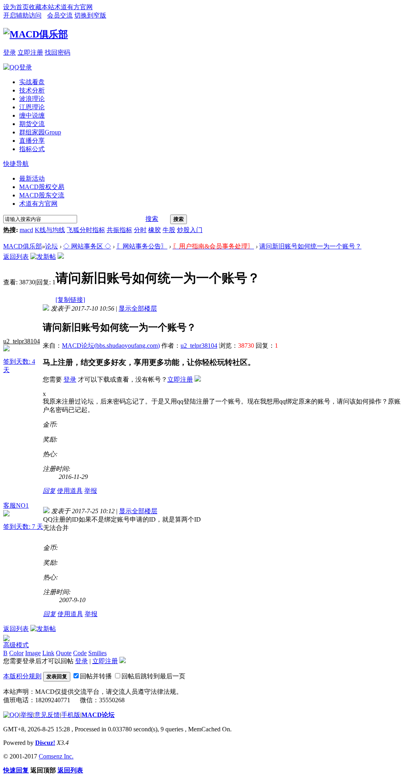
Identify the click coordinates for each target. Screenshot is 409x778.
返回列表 (16, 256)
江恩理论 (32, 107)
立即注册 (30, 52)
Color (16, 653)
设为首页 (16, 7)
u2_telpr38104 (21, 341)
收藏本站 (41, 7)
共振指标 (119, 230)
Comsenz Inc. (56, 756)
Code (80, 653)
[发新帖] (43, 256)
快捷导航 (16, 163)
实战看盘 (32, 82)
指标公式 (32, 149)
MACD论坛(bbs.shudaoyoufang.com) (111, 345)
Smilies (97, 653)
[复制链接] (70, 299)
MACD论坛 (98, 714)
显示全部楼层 (138, 308)
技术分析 (32, 90)
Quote (63, 653)
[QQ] (11, 714)
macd (26, 230)
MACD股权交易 (41, 186)
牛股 (169, 230)
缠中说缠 (32, 115)
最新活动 (32, 178)
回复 (49, 490)
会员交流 (60, 15)
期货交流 (32, 123)
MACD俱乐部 (22, 246)
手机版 (70, 714)
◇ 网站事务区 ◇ (87, 246)
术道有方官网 (73, 7)
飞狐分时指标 (86, 230)
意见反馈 (47, 714)
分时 (140, 230)
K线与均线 (50, 230)
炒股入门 (190, 230)
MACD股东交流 (41, 195)
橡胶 (154, 230)
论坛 (51, 246)
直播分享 (32, 140)
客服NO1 (16, 505)
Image (33, 653)
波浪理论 (32, 98)
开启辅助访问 (22, 15)
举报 (90, 490)
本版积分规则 (22, 676)
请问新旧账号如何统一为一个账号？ (310, 246)
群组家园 (40, 132)
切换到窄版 (90, 15)
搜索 (151, 218)
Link (48, 653)
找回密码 (57, 52)
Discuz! (45, 742)
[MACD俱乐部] (35, 34)
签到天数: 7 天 (23, 526)
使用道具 (70, 490)
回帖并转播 (96, 676)
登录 (9, 52)
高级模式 (16, 645)
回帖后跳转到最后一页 (153, 676)
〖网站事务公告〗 (141, 246)
